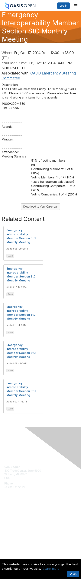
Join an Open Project (17, 517)
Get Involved (12, 512)
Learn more (51, 568)
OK (74, 573)
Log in (63, 5)
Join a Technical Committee (21, 523)
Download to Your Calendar (40, 206)
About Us (10, 557)
